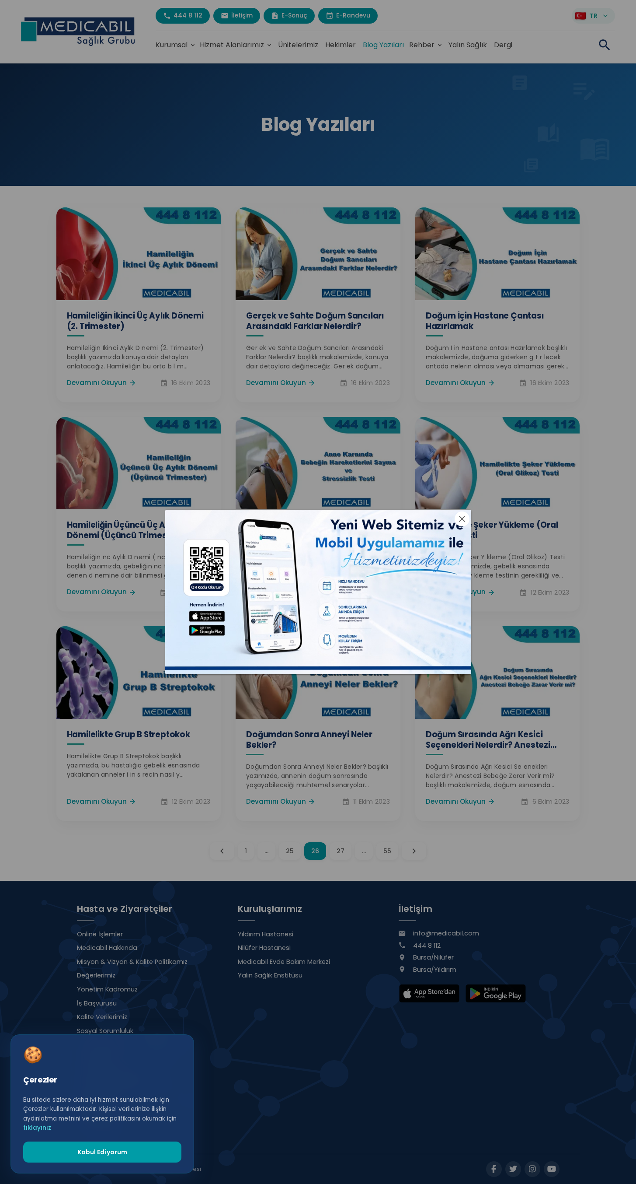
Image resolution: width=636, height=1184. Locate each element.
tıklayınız (37, 1128)
